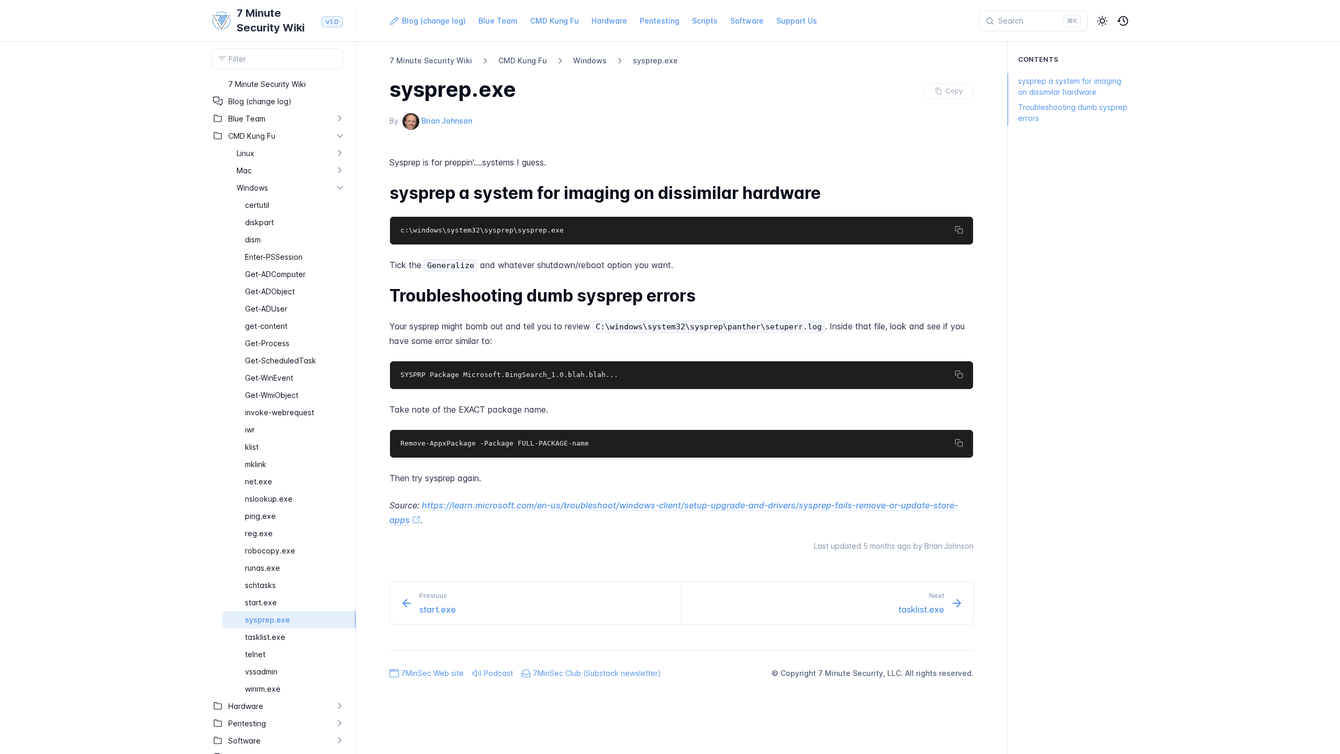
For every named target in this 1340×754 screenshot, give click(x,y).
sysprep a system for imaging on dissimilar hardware (1069, 86)
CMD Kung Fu (554, 20)
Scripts (705, 20)
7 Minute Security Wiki (430, 60)
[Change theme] (1102, 20)
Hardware (609, 20)
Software (747, 20)
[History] (1123, 20)
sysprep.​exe (655, 60)
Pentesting (659, 20)
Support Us (796, 20)
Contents (1038, 59)
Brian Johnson (446, 120)
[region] (277, 414)
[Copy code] (959, 230)
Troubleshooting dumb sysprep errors (1072, 113)
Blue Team (498, 20)
